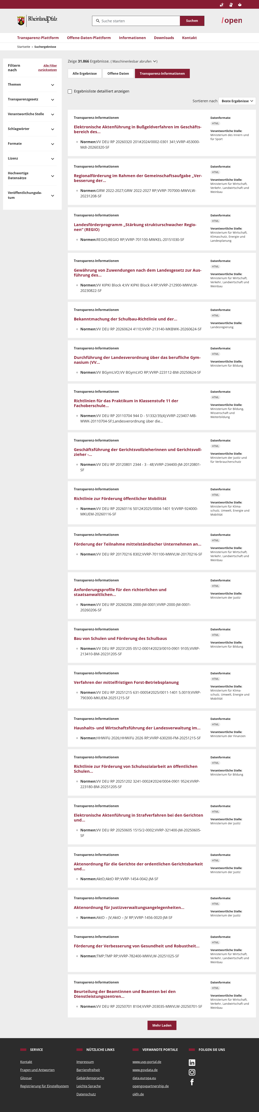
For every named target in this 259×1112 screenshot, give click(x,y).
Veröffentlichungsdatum (25, 195)
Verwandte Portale (160, 1049)
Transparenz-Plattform (38, 37)
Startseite (23, 47)
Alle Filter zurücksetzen (47, 68)
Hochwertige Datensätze (18, 175)
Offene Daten (118, 73)
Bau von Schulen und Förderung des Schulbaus (120, 638)
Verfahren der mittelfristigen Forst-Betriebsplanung (126, 682)
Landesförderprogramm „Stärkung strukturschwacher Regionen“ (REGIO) (135, 227)
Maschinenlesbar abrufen (132, 61)
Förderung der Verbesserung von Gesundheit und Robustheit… (137, 946)
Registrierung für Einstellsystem (44, 1086)
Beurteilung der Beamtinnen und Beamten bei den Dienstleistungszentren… (125, 994)
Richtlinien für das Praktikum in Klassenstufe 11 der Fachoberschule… (126, 403)
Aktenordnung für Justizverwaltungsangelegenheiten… (129, 907)
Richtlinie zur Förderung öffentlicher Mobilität (120, 498)
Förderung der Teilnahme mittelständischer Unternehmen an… (137, 544)
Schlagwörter (18, 129)
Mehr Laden (162, 1025)
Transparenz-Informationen (162, 73)
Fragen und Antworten (37, 1070)
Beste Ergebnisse (235, 101)
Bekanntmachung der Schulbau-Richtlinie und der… (125, 319)
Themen (14, 84)
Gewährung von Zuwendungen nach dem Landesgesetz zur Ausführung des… (137, 272)
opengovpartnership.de (151, 1086)
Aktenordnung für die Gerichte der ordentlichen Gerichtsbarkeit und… (138, 866)
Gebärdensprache (90, 1078)
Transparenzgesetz (23, 99)
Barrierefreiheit (88, 1070)
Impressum (85, 1062)
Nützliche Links (100, 1049)
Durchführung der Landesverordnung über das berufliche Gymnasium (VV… (137, 360)
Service (36, 1049)
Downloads (164, 37)
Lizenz (13, 158)
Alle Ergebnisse (85, 73)
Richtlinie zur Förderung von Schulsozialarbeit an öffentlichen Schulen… (135, 769)
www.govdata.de (145, 1070)
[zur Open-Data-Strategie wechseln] (232, 20)
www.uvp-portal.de (147, 1062)
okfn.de (138, 1094)
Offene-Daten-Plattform (89, 37)
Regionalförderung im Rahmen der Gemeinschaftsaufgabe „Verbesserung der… (138, 178)
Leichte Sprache (88, 1086)
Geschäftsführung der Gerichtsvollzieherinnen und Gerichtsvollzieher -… (138, 452)
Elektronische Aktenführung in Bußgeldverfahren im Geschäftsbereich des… (137, 129)
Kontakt (189, 37)
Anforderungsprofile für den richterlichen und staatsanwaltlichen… (120, 592)
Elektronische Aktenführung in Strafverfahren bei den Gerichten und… (138, 817)
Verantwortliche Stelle (26, 114)
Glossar (26, 1078)
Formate (15, 143)
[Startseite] (37, 20)
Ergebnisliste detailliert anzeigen (101, 91)
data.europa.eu (144, 1078)
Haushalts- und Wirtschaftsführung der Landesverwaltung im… (137, 728)
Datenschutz (86, 1094)
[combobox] (136, 21)
